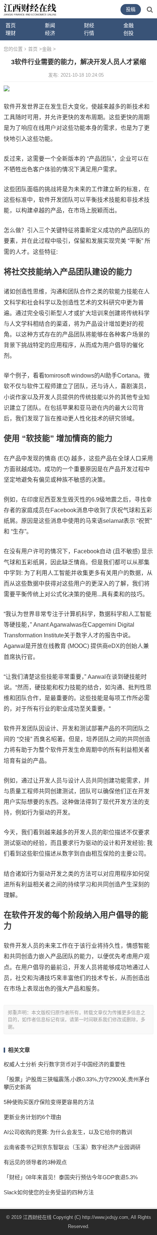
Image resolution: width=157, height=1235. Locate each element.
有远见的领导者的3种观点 (35, 1162)
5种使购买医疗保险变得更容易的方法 (49, 1102)
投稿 (130, 9)
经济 (50, 33)
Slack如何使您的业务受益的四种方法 (49, 1192)
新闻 (50, 25)
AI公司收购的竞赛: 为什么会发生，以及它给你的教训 (68, 1132)
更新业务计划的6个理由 (32, 1117)
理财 (10, 33)
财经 (89, 25)
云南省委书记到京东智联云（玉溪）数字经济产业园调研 (72, 1147)
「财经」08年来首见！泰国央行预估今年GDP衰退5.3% (71, 1177)
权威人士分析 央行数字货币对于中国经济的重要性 (65, 1064)
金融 (46, 49)
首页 (10, 25)
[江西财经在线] (30, 9)
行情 (89, 33)
